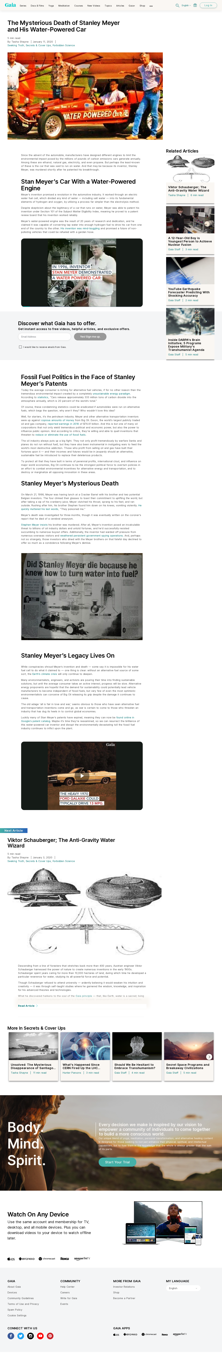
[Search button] (178, 5)
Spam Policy (15, 1309)
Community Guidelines (21, 1298)
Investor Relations (124, 1286)
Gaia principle (84, 995)
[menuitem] (23, 5)
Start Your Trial (117, 1162)
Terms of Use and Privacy (23, 1303)
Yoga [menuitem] (51, 5)
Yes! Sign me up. (90, 336)
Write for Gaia (68, 1298)
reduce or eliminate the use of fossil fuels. (60, 434)
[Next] (209, 1057)
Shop (116, 1292)
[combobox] (183, 1288)
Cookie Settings (17, 1315)
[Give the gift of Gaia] (195, 5)
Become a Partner (124, 1298)
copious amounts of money (57, 420)
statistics (43, 397)
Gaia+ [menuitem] (132, 5)
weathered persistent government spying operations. (92, 535)
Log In (208, 5)
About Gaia (14, 1286)
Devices (12, 1292)
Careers (65, 1292)
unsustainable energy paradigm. (112, 393)
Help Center (67, 1286)
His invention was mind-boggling (80, 228)
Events (64, 1303)
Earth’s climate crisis (44, 673)
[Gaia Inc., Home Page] (10, 5)
